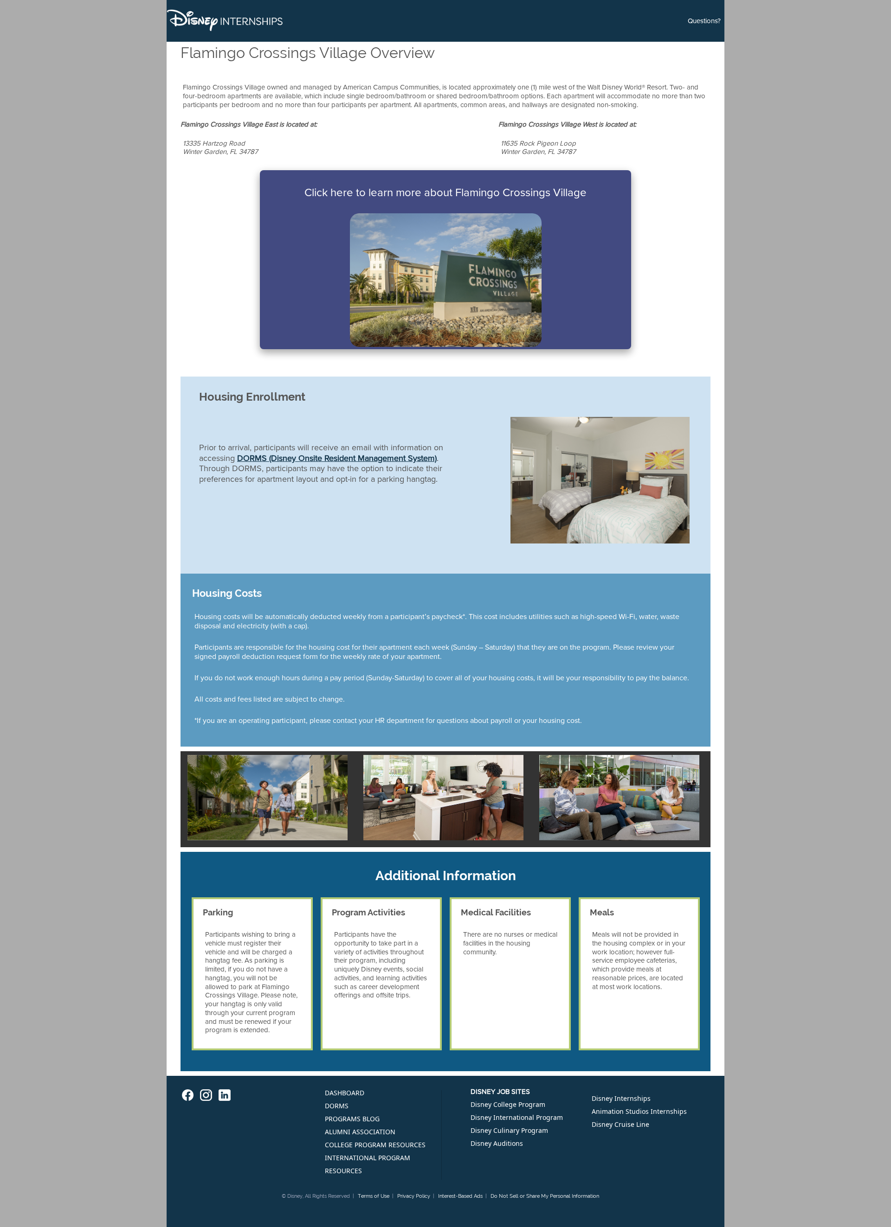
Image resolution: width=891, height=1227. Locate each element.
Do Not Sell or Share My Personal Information (545, 1196)
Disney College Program (508, 1104)
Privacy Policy (413, 1196)
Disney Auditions (497, 1143)
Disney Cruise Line (620, 1124)
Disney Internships (621, 1098)
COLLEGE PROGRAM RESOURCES (375, 1144)
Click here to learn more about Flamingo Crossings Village (445, 192)
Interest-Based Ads (460, 1196)
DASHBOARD (344, 1092)
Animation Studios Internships (639, 1111)
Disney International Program (517, 1117)
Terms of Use (373, 1196)
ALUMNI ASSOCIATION (360, 1131)
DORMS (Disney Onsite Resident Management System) (337, 458)
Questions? (704, 21)
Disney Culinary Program (509, 1130)
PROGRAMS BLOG (352, 1118)
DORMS (337, 1105)
